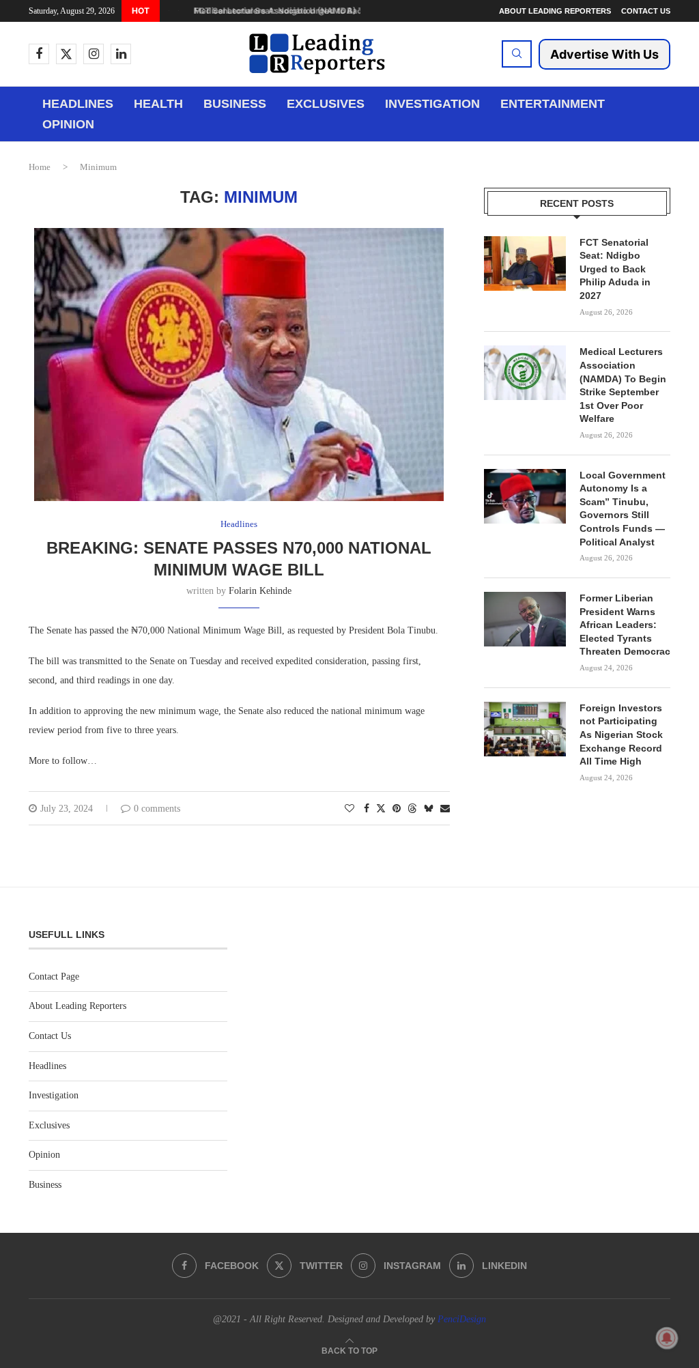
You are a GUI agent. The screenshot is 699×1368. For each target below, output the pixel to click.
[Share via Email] (445, 808)
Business (234, 104)
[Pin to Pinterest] (397, 808)
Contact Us (645, 11)
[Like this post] (349, 808)
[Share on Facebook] (366, 808)
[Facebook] (39, 54)
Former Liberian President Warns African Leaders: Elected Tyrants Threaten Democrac (625, 625)
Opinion (68, 124)
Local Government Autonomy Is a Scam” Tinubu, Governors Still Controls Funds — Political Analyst (623, 508)
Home (40, 167)
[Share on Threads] (412, 808)
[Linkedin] (121, 54)
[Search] (517, 54)
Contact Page (54, 976)
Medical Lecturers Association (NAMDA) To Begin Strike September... (326, 10)
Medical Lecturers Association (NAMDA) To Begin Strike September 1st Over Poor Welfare (623, 385)
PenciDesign (462, 1319)
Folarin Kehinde (260, 591)
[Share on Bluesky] (428, 808)
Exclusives (326, 104)
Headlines (77, 104)
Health (158, 104)
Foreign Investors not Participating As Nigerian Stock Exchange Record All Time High (621, 734)
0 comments (157, 808)
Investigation (432, 104)
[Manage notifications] (667, 1338)
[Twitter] (66, 54)
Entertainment (552, 104)
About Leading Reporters (555, 11)
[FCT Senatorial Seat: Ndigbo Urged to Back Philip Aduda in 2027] (525, 263)
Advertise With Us (604, 54)
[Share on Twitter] (381, 808)
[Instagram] (93, 54)
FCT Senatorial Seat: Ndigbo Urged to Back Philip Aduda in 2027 (615, 269)
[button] (168, 11)
